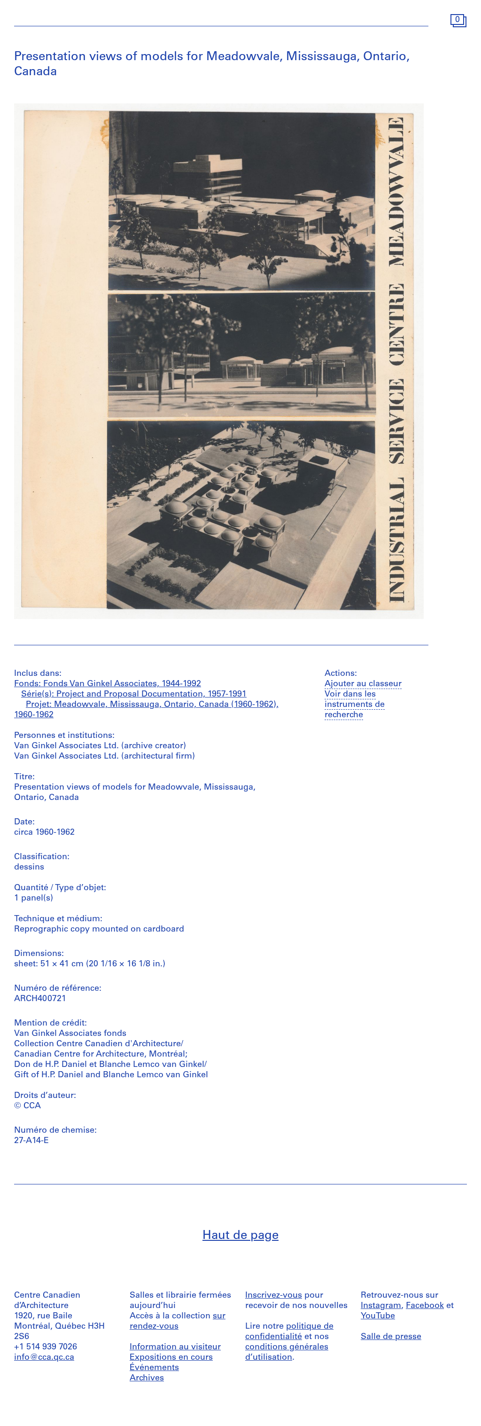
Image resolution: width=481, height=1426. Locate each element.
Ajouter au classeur (363, 684)
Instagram (381, 1306)
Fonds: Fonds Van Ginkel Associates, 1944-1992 (107, 684)
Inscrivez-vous (273, 1296)
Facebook (425, 1306)
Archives (147, 1378)
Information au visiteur (175, 1347)
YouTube (378, 1316)
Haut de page (240, 1236)
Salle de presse (391, 1337)
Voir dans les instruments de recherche (355, 705)
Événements (154, 1368)
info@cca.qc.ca (44, 1358)
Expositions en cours (171, 1358)
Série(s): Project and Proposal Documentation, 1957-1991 (134, 694)
